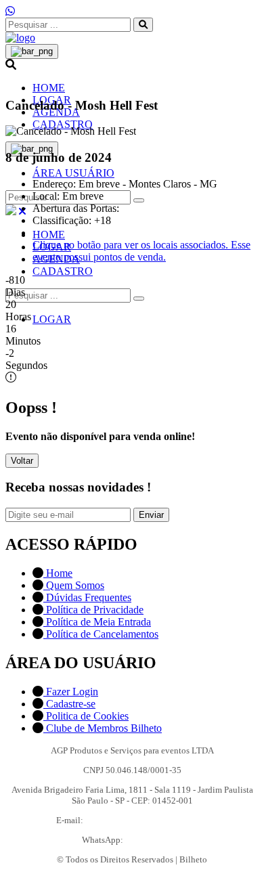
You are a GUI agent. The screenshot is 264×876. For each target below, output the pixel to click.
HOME (48, 87)
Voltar (22, 461)
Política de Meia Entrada (97, 622)
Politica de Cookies (86, 716)
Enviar (151, 515)
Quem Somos (73, 585)
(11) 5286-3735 (154, 840)
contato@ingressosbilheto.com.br (146, 820)
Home (57, 573)
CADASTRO (62, 124)
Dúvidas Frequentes (87, 597)
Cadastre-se (69, 703)
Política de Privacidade (93, 609)
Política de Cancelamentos (100, 634)
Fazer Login (70, 691)
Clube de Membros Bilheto (102, 728)
